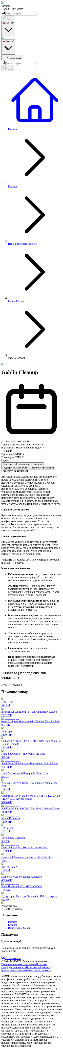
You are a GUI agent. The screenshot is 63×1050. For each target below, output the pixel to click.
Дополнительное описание (28, 464)
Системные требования (42, 467)
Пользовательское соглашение (18, 964)
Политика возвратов (39, 970)
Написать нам (13, 958)
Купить (6, 460)
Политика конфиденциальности (24, 966)
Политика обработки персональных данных (25, 969)
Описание (8, 464)
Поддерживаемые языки (15, 467)
